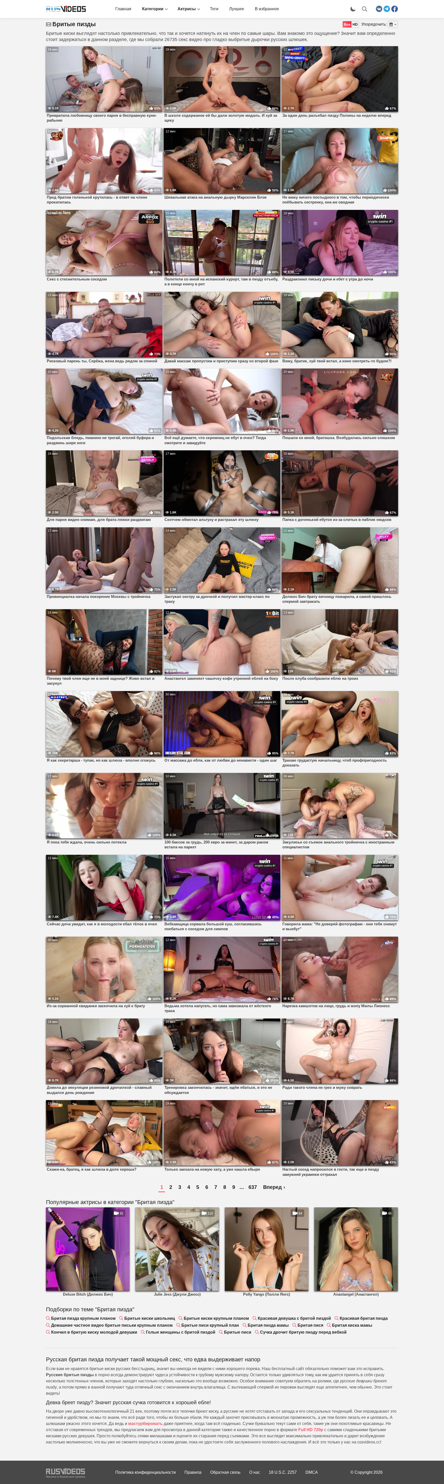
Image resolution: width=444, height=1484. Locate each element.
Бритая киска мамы (352, 1325)
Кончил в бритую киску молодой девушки (94, 1332)
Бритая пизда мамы (268, 1325)
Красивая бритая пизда (364, 1318)
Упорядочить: (374, 24)
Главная (123, 9)
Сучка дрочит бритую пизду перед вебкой (303, 1332)
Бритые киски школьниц (149, 1318)
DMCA (312, 1472)
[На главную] (64, 9)
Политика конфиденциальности (145, 1472)
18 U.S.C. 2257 (283, 1472)
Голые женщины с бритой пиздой (180, 1332)
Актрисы (187, 9)
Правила (192, 1472)
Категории (152, 9)
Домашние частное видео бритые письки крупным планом (112, 1325)
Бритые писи (237, 1332)
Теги (214, 9)
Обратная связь (225, 1472)
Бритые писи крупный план (210, 1325)
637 (252, 1187)
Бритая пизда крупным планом (83, 1318)
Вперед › (274, 1187)
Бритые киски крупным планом (216, 1318)
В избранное (267, 9)
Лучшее (236, 9)
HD (355, 24)
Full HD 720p (310, 1430)
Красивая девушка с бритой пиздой (294, 1318)
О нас (254, 1472)
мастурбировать (145, 1423)
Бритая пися (310, 1325)
